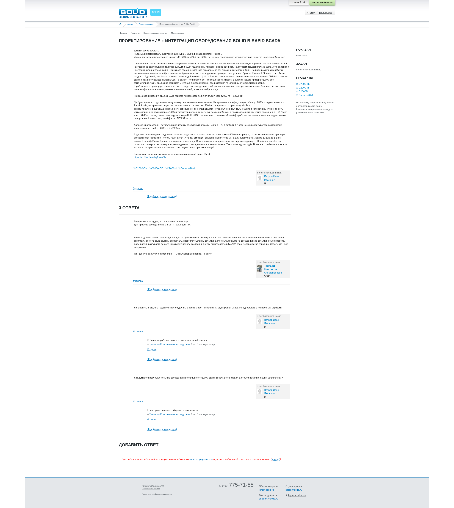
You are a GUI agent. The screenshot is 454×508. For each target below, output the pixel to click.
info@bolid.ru (266, 489)
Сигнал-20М (188, 168)
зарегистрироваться (201, 459)
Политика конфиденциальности (157, 494)
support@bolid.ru (268, 498)
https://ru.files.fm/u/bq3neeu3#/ (150, 157)
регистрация (325, 12)
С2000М (172, 168)
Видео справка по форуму (155, 33)
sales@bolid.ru (294, 489)
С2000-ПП (157, 168)
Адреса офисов (297, 495)
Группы (123, 33)
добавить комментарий (163, 196)
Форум (130, 24)
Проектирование (146, 24)
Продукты (135, 33)
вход (312, 12)
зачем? (276, 459)
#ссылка (138, 188)
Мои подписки (177, 33)
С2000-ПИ (141, 168)
